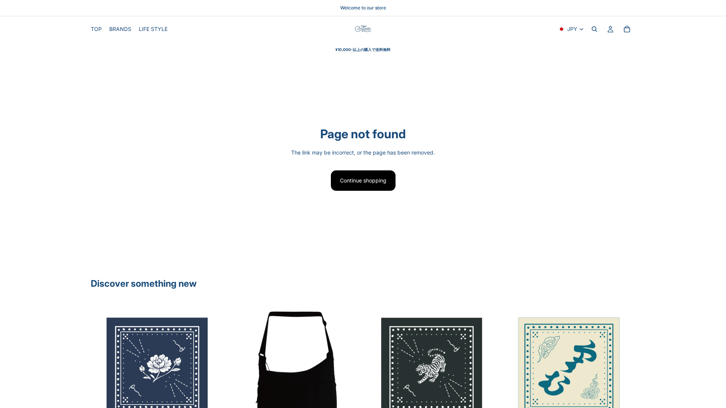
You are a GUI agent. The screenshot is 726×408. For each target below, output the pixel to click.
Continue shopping (363, 180)
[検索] (594, 29)
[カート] (627, 29)
